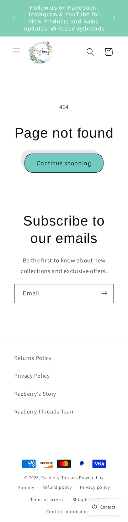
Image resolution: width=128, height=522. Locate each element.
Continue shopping (64, 163)
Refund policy (57, 487)
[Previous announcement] (14, 18)
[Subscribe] (104, 293)
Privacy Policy (32, 375)
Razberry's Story (35, 394)
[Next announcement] (114, 18)
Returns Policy (33, 358)
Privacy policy (95, 487)
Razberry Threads (59, 477)
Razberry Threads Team (44, 411)
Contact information (67, 512)
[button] (16, 52)
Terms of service (47, 499)
